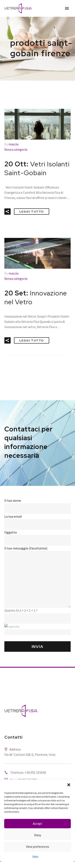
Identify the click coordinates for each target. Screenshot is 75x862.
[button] (69, 785)
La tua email (13, 516)
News (35, 856)
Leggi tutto (31, 211)
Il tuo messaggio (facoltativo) (25, 548)
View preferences (37, 847)
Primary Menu (67, 8)
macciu (14, 144)
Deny (37, 835)
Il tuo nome (12, 500)
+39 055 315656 (35, 772)
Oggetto (10, 532)
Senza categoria (15, 149)
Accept (37, 824)
